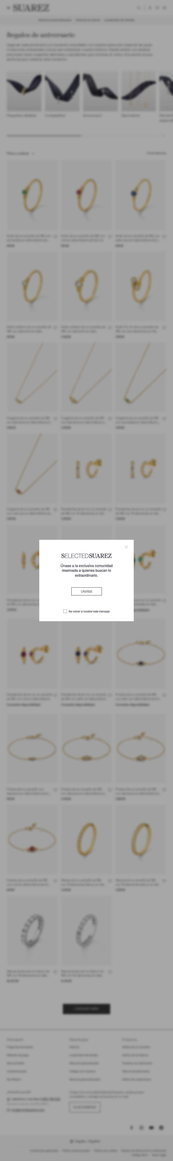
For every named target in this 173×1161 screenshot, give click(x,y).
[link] (86, 591)
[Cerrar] (126, 547)
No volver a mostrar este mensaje (89, 611)
